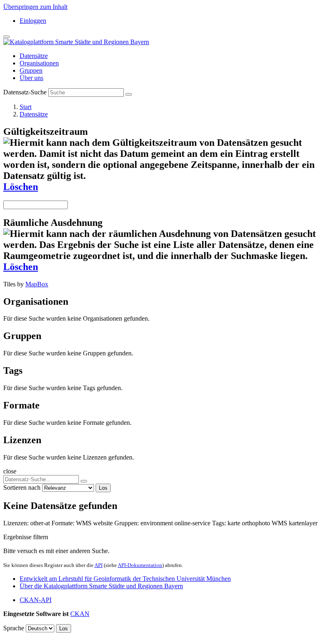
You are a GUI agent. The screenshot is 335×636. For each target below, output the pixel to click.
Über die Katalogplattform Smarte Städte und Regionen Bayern (101, 585)
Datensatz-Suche (25, 92)
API (98, 565)
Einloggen (33, 20)
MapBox (36, 284)
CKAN (79, 613)
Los (103, 488)
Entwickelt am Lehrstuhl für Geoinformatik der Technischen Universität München (125, 578)
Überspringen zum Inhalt (35, 6)
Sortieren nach (21, 487)
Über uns (31, 77)
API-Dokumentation (140, 565)
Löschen (20, 186)
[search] (83, 481)
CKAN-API (35, 599)
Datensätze (34, 55)
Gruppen (31, 70)
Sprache (13, 628)
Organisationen (39, 63)
